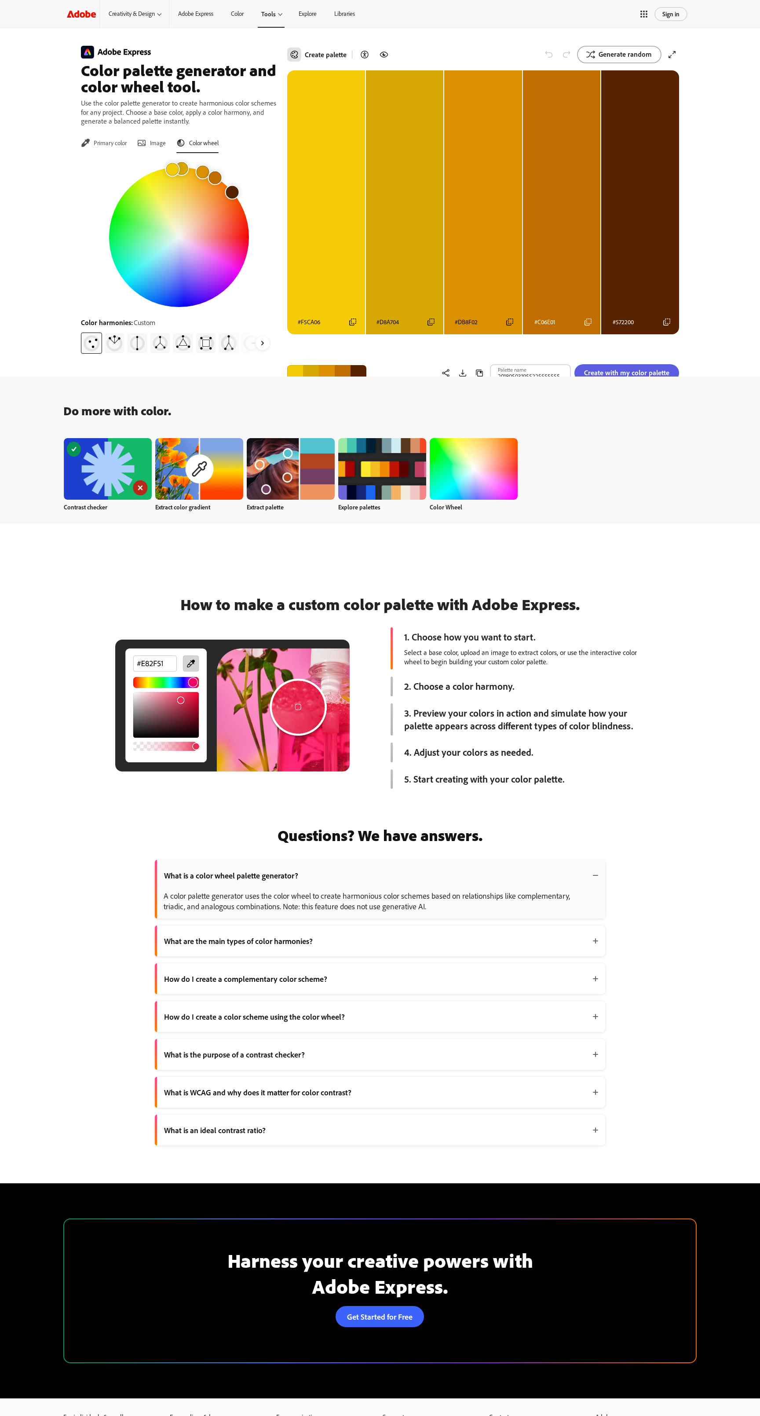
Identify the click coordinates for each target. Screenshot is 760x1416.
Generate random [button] (625, 54)
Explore (308, 14)
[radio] (91, 343)
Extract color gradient (182, 507)
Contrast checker (85, 507)
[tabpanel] (179, 257)
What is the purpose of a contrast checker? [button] (234, 1054)
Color (237, 14)
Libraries (344, 14)
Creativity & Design (132, 14)
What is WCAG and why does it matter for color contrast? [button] (257, 1092)
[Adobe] (81, 14)
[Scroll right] (263, 343)
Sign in (671, 14)
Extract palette (265, 507)
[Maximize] (672, 55)
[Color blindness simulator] (384, 55)
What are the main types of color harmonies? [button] (238, 941)
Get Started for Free (380, 1316)
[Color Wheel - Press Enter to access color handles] (179, 237)
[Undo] (549, 55)
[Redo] (566, 55)
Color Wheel (446, 507)
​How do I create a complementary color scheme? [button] (245, 979)
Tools (268, 14)
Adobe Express (195, 14)
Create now (108, 468)
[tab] (104, 143)
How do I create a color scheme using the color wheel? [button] (254, 1016)
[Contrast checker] (365, 55)
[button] (644, 14)
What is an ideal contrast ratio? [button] (215, 1130)
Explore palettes (359, 507)
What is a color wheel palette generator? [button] (231, 875)
